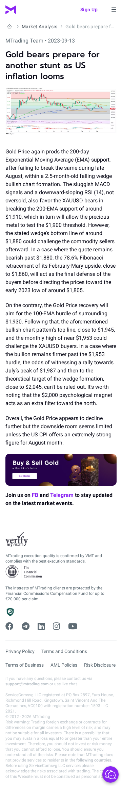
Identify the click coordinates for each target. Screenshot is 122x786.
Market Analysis (39, 26)
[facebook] (9, 626)
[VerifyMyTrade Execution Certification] (16, 540)
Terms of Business (24, 665)
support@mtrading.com (26, 684)
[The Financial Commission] (24, 572)
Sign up (89, 9)
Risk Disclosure (100, 665)
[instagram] (56, 626)
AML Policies (63, 665)
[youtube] (72, 626)
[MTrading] (10, 9)
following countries (93, 760)
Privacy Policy (20, 651)
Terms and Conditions (64, 651)
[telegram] (25, 626)
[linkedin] (41, 626)
